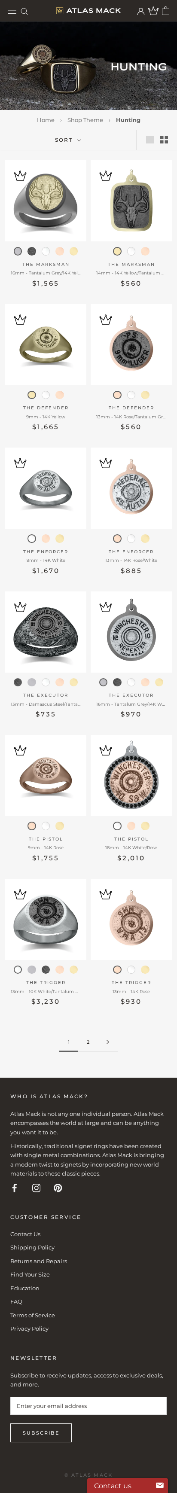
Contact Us (25, 1234)
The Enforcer (45, 552)
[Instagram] (36, 1187)
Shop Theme (85, 119)
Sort (65, 140)
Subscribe (41, 1433)
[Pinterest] (58, 1187)
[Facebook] (14, 1187)
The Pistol (46, 839)
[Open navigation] (12, 11)
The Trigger (46, 982)
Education (25, 1288)
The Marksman (46, 264)
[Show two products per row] (164, 139)
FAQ (16, 1301)
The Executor (45, 695)
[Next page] (108, 1042)
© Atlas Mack (88, 1475)
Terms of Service (32, 1315)
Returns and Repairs (38, 1261)
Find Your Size (30, 1274)
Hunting (128, 119)
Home (46, 119)
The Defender (46, 408)
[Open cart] (165, 10)
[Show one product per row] (150, 139)
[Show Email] (160, 1485)
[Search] (24, 11)
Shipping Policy (32, 1247)
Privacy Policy (29, 1328)
